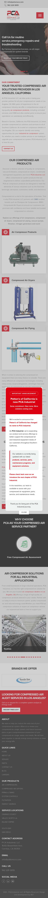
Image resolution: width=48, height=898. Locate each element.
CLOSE (24, 512)
